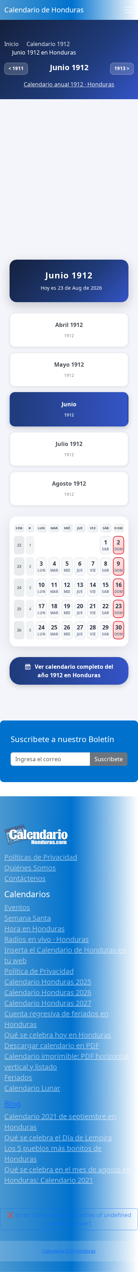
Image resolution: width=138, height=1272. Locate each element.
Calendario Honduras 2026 (47, 992)
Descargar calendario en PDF (51, 1045)
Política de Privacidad (39, 971)
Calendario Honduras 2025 (47, 981)
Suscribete (108, 759)
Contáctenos (25, 878)
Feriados (18, 1077)
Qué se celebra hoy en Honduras (57, 1035)
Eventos (17, 907)
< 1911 (16, 68)
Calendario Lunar (32, 1088)
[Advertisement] (69, 172)
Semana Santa (27, 918)
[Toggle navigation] (128, 10)
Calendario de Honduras (44, 10)
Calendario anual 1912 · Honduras (69, 84)
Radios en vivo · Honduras (46, 939)
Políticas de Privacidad (40, 857)
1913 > (122, 68)
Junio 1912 (69, 67)
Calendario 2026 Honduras (69, 1251)
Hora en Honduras (34, 928)
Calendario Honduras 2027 (47, 1003)
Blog (12, 1103)
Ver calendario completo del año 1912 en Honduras (73, 671)
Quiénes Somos (30, 867)
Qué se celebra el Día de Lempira (58, 1137)
